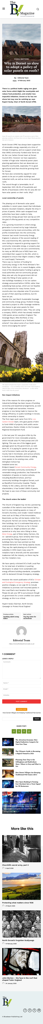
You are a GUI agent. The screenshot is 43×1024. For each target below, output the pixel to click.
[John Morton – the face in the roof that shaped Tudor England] (21, 961)
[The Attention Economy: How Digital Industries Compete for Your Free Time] (8, 742)
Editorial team (23, 78)
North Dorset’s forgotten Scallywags (18, 940)
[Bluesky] (39, 1010)
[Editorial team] (21, 631)
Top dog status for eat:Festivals (29, 617)
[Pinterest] (24, 731)
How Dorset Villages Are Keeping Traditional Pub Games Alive (28, 773)
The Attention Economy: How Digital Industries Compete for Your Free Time (27, 742)
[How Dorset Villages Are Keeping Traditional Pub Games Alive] (8, 774)
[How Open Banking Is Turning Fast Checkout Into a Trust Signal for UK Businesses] (8, 784)
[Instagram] (29, 1010)
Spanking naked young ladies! (11, 617)
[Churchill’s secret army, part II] (21, 848)
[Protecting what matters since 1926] (21, 886)
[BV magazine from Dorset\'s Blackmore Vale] (22, 9)
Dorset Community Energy (25, 467)
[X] (19, 731)
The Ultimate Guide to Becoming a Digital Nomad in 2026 (28, 752)
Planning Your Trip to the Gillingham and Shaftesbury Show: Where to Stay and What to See (28, 763)
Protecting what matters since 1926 (17, 903)
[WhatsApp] (29, 731)
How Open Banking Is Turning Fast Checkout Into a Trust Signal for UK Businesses (28, 784)
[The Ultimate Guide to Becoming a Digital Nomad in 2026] (8, 752)
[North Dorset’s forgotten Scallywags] (21, 924)
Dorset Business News (10, 803)
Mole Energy (7, 534)
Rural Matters (21, 59)
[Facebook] (14, 731)
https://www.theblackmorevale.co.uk (21, 644)
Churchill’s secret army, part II (15, 865)
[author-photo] (3, 868)
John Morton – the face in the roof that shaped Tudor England (19, 979)
